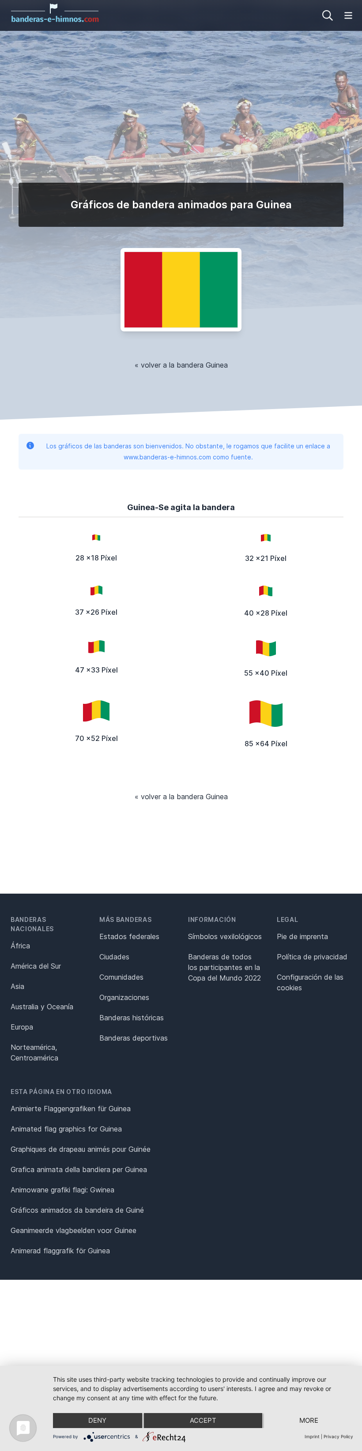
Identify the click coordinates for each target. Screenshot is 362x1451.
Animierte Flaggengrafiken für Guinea (71, 1108)
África (20, 945)
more (308, 1420)
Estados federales (129, 936)
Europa (22, 1026)
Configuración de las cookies (310, 982)
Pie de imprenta (302, 936)
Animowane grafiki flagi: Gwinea (62, 1189)
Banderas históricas (131, 1017)
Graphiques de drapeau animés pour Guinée (81, 1149)
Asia (17, 986)
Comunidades (121, 977)
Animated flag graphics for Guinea (66, 1128)
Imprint (312, 1436)
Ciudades (114, 956)
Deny (97, 1420)
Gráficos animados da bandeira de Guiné (77, 1210)
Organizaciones (124, 997)
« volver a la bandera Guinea (181, 365)
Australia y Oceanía (42, 1006)
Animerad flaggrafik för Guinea (60, 1250)
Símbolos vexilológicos (225, 936)
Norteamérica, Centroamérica (34, 1052)
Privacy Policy (338, 1436)
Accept (203, 1420)
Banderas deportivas (133, 1038)
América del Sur (36, 966)
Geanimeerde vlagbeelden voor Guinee (73, 1230)
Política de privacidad (312, 956)
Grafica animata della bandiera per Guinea (79, 1169)
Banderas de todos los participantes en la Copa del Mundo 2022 (224, 967)
